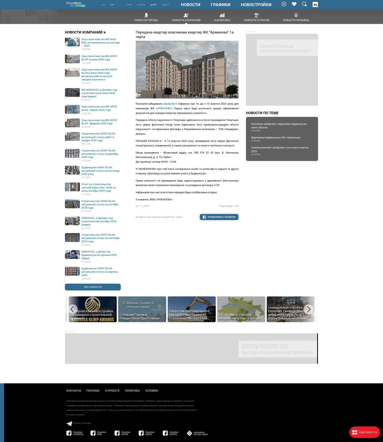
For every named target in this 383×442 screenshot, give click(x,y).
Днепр (153, 4)
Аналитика (222, 19)
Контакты (73, 390)
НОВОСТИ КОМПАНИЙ (85, 32)
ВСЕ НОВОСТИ (93, 287)
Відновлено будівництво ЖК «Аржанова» (276, 139)
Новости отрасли (256, 19)
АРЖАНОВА (164, 108)
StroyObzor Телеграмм (81, 423)
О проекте (112, 390)
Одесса (165, 4)
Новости (190, 5)
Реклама (93, 390)
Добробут (170, 103)
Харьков (141, 4)
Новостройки (256, 5)
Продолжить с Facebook (221, 216)
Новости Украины (296, 19)
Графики (220, 5)
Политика (132, 390)
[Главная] (76, 4)
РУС (112, 4)
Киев (129, 4)
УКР (103, 4)
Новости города (146, 19)
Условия (151, 390)
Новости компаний (186, 19)
